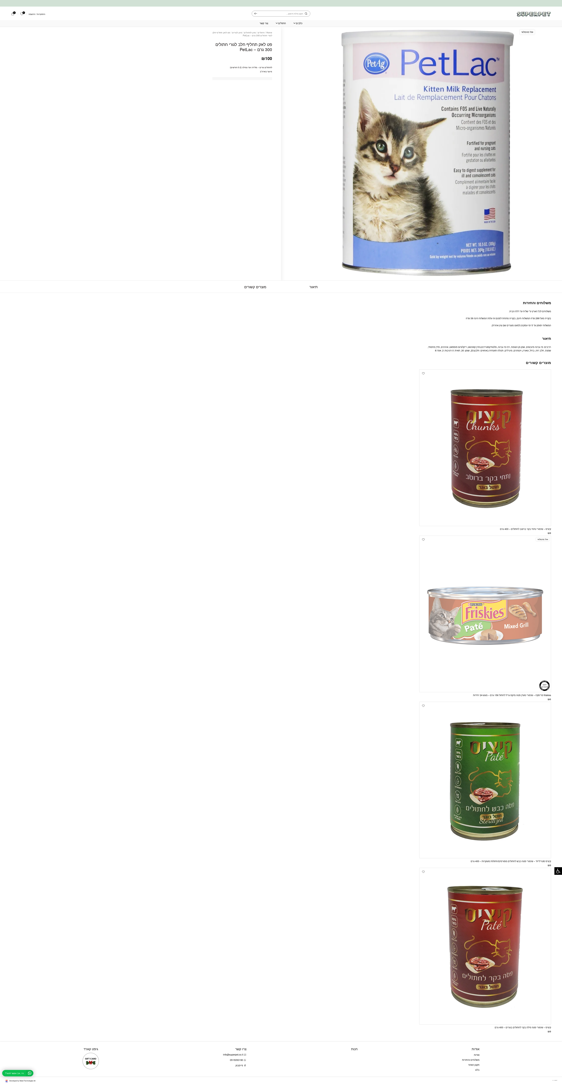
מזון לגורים (237, 32)
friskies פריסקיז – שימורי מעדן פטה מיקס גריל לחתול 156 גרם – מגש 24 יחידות (512, 695)
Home (269, 32)
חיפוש (255, 14)
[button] (423, 373)
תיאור (313, 286)
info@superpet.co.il (233, 1054)
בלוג (477, 1069)
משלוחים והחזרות (470, 1059)
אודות (476, 1054)
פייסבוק (239, 1065)
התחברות (41, 14)
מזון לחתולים (250, 32)
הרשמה (32, 14)
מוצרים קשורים (255, 286)
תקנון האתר (473, 1064)
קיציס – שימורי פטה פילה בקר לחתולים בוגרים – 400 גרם (523, 1027)
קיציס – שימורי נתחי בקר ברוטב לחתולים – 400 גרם (525, 529)
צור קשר (264, 23)
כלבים (299, 23)
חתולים (282, 23)
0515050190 (236, 1060)
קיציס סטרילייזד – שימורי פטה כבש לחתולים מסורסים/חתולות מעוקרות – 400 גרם (511, 861)
